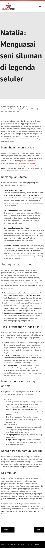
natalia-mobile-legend (12, 111)
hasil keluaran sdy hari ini (25, 163)
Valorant (33, 109)
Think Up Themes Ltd (18, 544)
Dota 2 (10, 109)
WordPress (38, 544)
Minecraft (16, 109)
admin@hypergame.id (10, 107)
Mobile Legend (25, 109)
